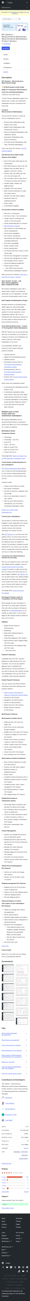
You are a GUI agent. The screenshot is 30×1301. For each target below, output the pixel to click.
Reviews (6, 59)
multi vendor (25, 1152)
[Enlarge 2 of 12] (12, 976)
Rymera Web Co (10, 1109)
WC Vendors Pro (10, 534)
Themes (18, 1221)
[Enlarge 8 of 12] (26, 979)
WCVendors (7, 44)
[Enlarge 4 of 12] (12, 995)
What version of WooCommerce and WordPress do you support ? (12, 1056)
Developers (5, 1238)
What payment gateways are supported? (9, 1034)
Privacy (4, 1227)
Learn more (5, 946)
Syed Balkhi (8, 1120)
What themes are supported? (11, 1040)
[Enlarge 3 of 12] (12, 985)
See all (26, 1192)
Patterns (18, 1227)
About (3, 1218)
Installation (6, 63)
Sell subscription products (12, 226)
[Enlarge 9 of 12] (26, 989)
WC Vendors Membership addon (12, 468)
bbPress (5, 1253)
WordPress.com (7, 1247)
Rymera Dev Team (11, 1114)
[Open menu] (27, 2)
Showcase (19, 1218)
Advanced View (6, 1163)
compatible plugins (16, 610)
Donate (19, 1238)
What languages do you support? (12, 1050)
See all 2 (26, 1148)
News (3, 1221)
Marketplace (17, 1152)
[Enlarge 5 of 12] (12, 1004)
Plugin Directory (6, 7)
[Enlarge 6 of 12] (12, 1014)
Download (6, 48)
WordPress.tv (7, 1241)
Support (5, 72)
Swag (18, 1241)
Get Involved (20, 1232)
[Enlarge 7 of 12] (26, 966)
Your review (5, 1192)
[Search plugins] (19, 19)
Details (5, 54)
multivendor (25, 1155)
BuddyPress (6, 1255)
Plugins (18, 1224)
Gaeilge (8, 1263)
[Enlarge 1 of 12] (12, 966)
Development (7, 67)
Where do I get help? (8, 1062)
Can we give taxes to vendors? (11, 1045)
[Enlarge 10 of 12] (26, 999)
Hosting (4, 1224)
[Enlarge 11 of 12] (26, 1009)
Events (18, 1235)
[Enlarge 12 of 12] (26, 1020)
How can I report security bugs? (11, 1073)
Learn (3, 1232)
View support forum (8, 1208)
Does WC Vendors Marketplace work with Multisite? (11, 1067)
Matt (4, 1250)
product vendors (23, 1158)
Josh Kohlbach (9, 1103)
